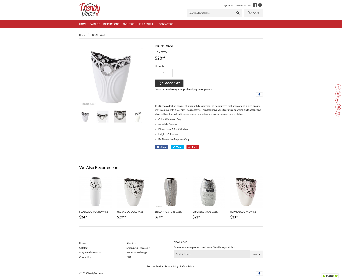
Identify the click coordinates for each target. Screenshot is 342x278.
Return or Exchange (136, 252)
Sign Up (256, 254)
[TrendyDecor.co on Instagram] (260, 5)
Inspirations (111, 24)
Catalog (95, 24)
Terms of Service (155, 266)
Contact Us (166, 24)
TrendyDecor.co (95, 273)
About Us (128, 24)
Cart (256, 12)
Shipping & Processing (138, 247)
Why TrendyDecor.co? (90, 252)
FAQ (128, 257)
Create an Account (243, 5)
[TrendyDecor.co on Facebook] (255, 5)
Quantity (159, 66)
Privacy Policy (171, 266)
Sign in (226, 5)
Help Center (145, 24)
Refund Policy (187, 266)
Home (82, 24)
